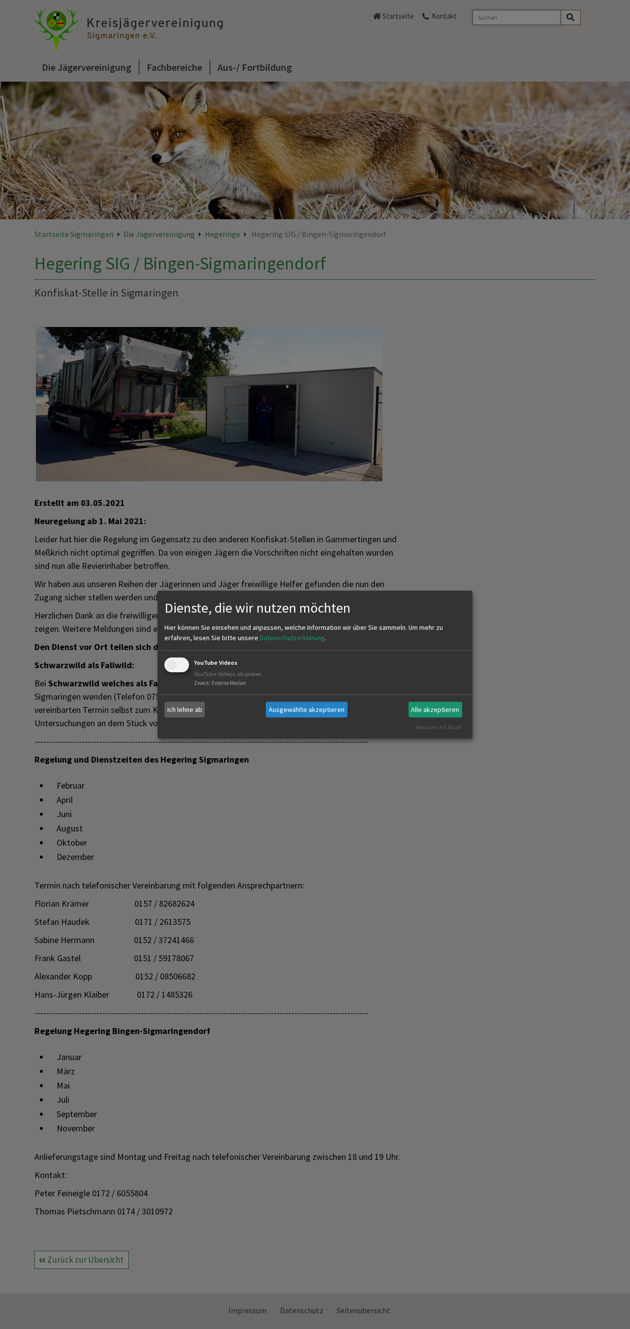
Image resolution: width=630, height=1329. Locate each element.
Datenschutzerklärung (292, 638)
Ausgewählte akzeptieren (307, 709)
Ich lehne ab (184, 709)
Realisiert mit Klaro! (439, 727)
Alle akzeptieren (435, 709)
